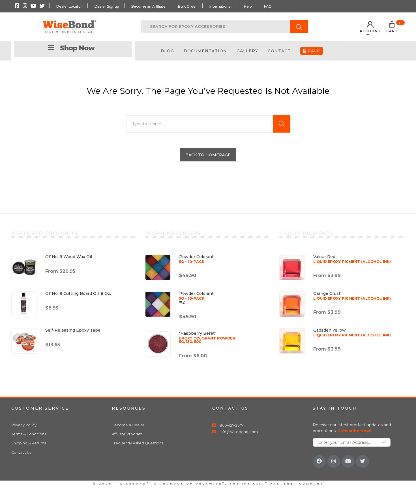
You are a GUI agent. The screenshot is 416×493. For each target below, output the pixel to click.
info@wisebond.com (239, 432)
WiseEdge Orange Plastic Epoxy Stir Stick (74, 472)
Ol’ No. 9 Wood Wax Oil (68, 256)
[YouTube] (348, 461)
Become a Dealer (128, 425)
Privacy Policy (24, 425)
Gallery (247, 50)
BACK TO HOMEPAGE (208, 154)
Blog (167, 50)
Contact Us (21, 452)
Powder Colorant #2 (196, 298)
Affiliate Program (127, 434)
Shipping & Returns (28, 443)
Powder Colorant (196, 258)
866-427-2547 (231, 425)
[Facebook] (319, 461)
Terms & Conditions (28, 434)
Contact (279, 50)
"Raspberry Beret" (207, 337)
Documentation (205, 50)
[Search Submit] (299, 26)
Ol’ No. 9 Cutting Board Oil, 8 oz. (78, 293)
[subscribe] (383, 442)
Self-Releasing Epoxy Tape (72, 330)
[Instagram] (333, 461)
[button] (392, 27)
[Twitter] (362, 461)
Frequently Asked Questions (137, 443)
